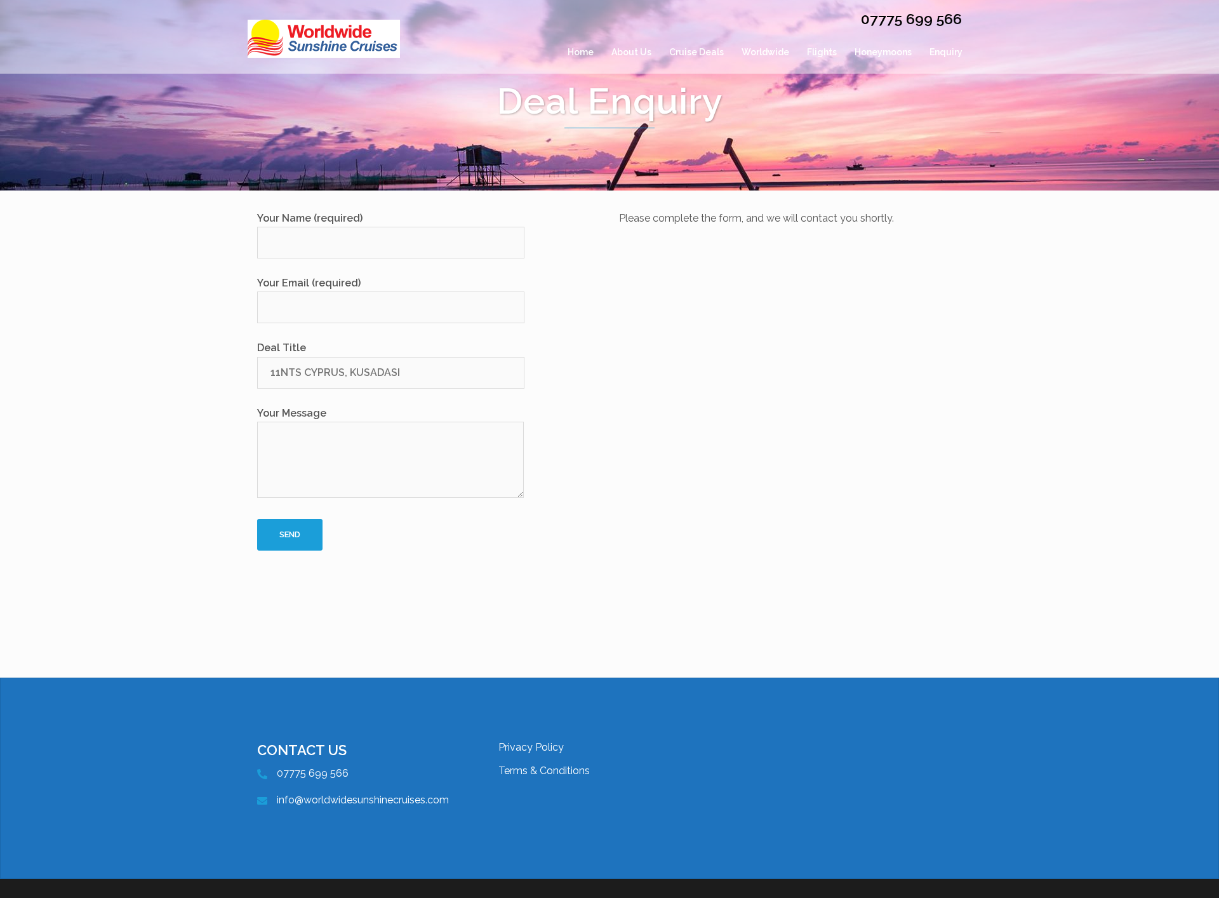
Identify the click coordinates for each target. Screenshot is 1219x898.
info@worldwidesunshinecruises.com (363, 800)
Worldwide (765, 52)
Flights (822, 52)
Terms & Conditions (544, 771)
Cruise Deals (696, 52)
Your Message (291, 413)
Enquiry (946, 52)
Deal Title (281, 348)
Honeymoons (883, 52)
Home (581, 52)
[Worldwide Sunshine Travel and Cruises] (324, 52)
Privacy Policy (531, 747)
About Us (631, 52)
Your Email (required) (309, 283)
